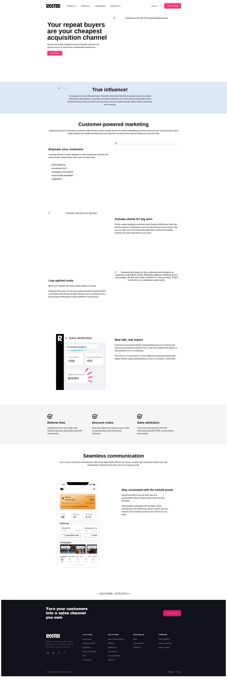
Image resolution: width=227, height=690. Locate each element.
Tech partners (164, 639)
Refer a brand (164, 647)
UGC (158, 430)
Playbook (137, 647)
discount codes (153, 230)
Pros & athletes (114, 656)
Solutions (85, 6)
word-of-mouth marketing (124, 130)
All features (87, 639)
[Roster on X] (59, 653)
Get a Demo (172, 6)
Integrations (100, 6)
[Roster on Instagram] (53, 653)
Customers (112, 651)
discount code (69, 296)
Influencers (112, 647)
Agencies (111, 660)
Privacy (171, 672)
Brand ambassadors (116, 639)
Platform (71, 6)
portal (132, 495)
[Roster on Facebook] (64, 653)
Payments (87, 647)
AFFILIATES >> (122, 593)
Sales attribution (148, 422)
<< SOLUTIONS (104, 593)
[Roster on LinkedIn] (48, 653)
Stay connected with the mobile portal (147, 489)
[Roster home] (53, 6)
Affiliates (111, 643)
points (82, 296)
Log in (154, 6)
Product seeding (89, 651)
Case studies (138, 643)
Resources (115, 6)
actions (160, 224)
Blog (135, 639)
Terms (179, 672)
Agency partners (165, 643)
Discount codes (102, 422)
